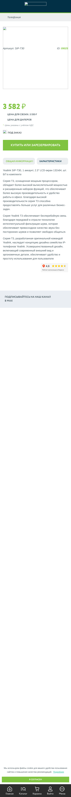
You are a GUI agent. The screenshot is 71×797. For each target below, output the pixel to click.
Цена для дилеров (19, 120)
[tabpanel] (35, 58)
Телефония (14, 17)
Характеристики (50, 161)
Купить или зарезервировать (35, 145)
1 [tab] (33, 92)
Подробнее (58, 772)
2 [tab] (38, 92)
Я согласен (35, 780)
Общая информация (19, 161)
